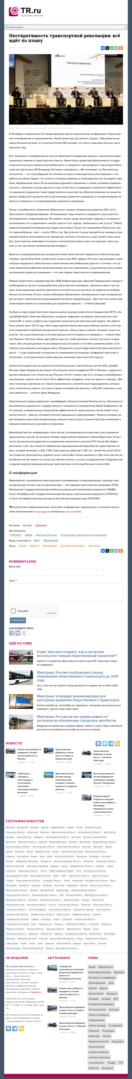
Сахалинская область (17, 914)
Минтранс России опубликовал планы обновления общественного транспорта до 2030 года (77, 676)
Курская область (100, 875)
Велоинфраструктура (100, 972)
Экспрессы (107, 1067)
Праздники (117, 1041)
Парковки (94, 1030)
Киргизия (11, 870)
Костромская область (95, 870)
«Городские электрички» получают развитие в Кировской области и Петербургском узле (71, 972)
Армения (44, 832)
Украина (58, 933)
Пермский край (71, 899)
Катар (64, 865)
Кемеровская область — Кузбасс (87, 865)
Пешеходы (94, 1036)
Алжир (70, 827)
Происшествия (96, 1046)
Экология (94, 545)
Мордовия (72, 885)
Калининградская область (67, 861)
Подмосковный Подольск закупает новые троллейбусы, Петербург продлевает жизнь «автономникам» (104, 804)
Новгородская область (18, 894)
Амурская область (15, 832)
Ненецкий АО (47, 890)
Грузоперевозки (97, 982)
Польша (85, 899)
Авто (37, 540)
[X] (107, 48)
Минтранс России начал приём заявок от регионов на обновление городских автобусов (76, 718)
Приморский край (15, 904)
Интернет (94, 998)
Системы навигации (72, 545)
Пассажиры (50, 545)
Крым (56, 875)
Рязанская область (102, 904)
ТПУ (121, 1062)
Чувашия (49, 943)
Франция (10, 938)
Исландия (94, 856)
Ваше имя (14, 566)
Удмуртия (33, 933)
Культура (114, 1009)
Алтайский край (93, 827)
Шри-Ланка (89, 943)
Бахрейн (10, 836)
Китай (43, 870)
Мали (113, 880)
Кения (110, 865)
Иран (49, 856)
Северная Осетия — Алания (86, 914)
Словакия (67, 919)
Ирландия (82, 856)
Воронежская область (68, 846)
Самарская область (16, 909)
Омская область (74, 894)
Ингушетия (22, 856)
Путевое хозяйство (98, 1052)
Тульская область (55, 928)
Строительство (96, 1062)
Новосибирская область (44, 894)
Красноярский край (40, 875)
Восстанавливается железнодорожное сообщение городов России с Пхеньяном (104, 778)
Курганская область (79, 875)
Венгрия (73, 841)
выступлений (73, 511)
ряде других (43, 511)
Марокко (36, 885)
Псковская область (37, 904)
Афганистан (110, 832)
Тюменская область (16, 933)
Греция (108, 846)
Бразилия (11, 841)
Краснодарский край (17, 875)
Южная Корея (13, 948)
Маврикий (77, 880)
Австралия (22, 827)
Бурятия (43, 841)
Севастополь (63, 914)
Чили (39, 943)
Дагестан (19, 851)
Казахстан (45, 861)
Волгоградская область (18, 846)
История (106, 998)
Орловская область (16, 899)
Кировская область (28, 870)
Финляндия (109, 933)
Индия (34, 856)
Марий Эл (24, 885)
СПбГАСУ (15, 535)
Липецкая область (52, 880)
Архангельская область (64, 832)
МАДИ (28, 535)
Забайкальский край (72, 851)
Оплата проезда (97, 1025)
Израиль (10, 856)
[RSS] (117, 744)
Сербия (35, 919)
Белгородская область (57, 836)
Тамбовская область (75, 923)
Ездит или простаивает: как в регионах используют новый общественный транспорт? (77, 653)
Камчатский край (15, 865)
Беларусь (39, 836)
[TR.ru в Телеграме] (111, 744)
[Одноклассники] (121, 48)
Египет (55, 851)
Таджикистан (45, 923)
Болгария (76, 836)
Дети (111, 982)
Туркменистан (73, 928)
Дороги (34, 545)
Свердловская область (42, 914)
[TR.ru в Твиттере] (104, 744)
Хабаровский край (27, 938)
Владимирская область (105, 841)
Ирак (42, 856)
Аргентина (32, 832)
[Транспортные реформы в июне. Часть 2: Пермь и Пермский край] (52, 1010)
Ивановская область (96, 851)
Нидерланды (62, 890)
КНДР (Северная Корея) (61, 870)
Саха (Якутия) (103, 909)
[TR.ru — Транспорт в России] (26, 16)
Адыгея (44, 827)
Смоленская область (84, 919)
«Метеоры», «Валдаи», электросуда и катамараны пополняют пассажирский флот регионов (28, 783)
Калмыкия (88, 861)
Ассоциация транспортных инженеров (43, 128)
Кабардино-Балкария (27, 861)
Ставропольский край (17, 923)
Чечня (32, 943)
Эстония (102, 943)
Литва (67, 880)
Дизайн (93, 988)
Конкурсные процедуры (101, 1004)
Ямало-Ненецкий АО (33, 948)
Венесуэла (85, 841)
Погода (106, 1036)
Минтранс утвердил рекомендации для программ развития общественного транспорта (78, 698)
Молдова (47, 885)
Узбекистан (46, 933)
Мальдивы (11, 885)
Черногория (12, 943)
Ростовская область (68, 904)
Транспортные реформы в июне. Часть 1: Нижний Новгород (102, 755)
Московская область (100, 885)
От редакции (115, 1025)
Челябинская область (96, 938)
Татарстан (106, 923)
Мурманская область (17, 890)
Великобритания (57, 841)
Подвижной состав (99, 1041)
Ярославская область (67, 948)
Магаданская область (96, 880)
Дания (30, 851)
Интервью (112, 993)
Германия (41, 525)
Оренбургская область (96, 894)
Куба (63, 875)
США (33, 923)
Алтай (79, 827)
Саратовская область (59, 909)
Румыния (85, 904)
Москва (84, 885)
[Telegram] (116, 48)
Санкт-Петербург (37, 909)
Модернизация (96, 1020)
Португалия (98, 899)
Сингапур (46, 919)
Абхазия (10, 827)
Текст (13, 580)
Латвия (9, 880)
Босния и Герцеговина (94, 836)
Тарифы (111, 1062)
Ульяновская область (76, 933)
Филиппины (96, 933)
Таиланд (58, 923)
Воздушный (51, 540)
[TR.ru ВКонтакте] (98, 744)
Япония (49, 948)
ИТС (116, 998)
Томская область (35, 928)
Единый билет (96, 993)
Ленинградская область (28, 880)
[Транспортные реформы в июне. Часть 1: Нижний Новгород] (52, 1026)
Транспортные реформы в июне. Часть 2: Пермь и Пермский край (64, 754)
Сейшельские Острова (17, 919)
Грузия (9, 851)
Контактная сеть (97, 1009)
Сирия (56, 919)
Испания (106, 856)
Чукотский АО (63, 943)
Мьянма (34, 890)
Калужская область (106, 861)
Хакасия (43, 938)
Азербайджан (58, 827)
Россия (27, 525)
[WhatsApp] (112, 48)
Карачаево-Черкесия (37, 865)
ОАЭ (61, 894)
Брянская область (27, 841)
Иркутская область (64, 856)
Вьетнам (86, 846)
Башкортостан (24, 836)
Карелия (55, 865)
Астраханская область (89, 832)
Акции (22, 545)
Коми (78, 870)
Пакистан (33, 899)
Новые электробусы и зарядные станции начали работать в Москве (29, 754)
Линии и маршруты (99, 1014)
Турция (86, 928)
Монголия (59, 885)
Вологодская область (44, 846)
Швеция (77, 943)
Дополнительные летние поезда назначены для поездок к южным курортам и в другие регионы (66, 781)
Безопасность (106, 966)
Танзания (94, 923)
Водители (119, 972)
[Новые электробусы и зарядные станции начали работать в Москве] (52, 991)
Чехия (24, 943)
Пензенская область (50, 899)
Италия (9, 861)
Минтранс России (46, 535)
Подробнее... (37, 992)
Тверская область (15, 928)
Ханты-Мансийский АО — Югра (66, 938)
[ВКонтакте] (103, 48)
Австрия (34, 827)
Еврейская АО (42, 851)
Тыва (95, 928)
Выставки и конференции (102, 977)
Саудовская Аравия (83, 909)
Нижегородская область (83, 890)
